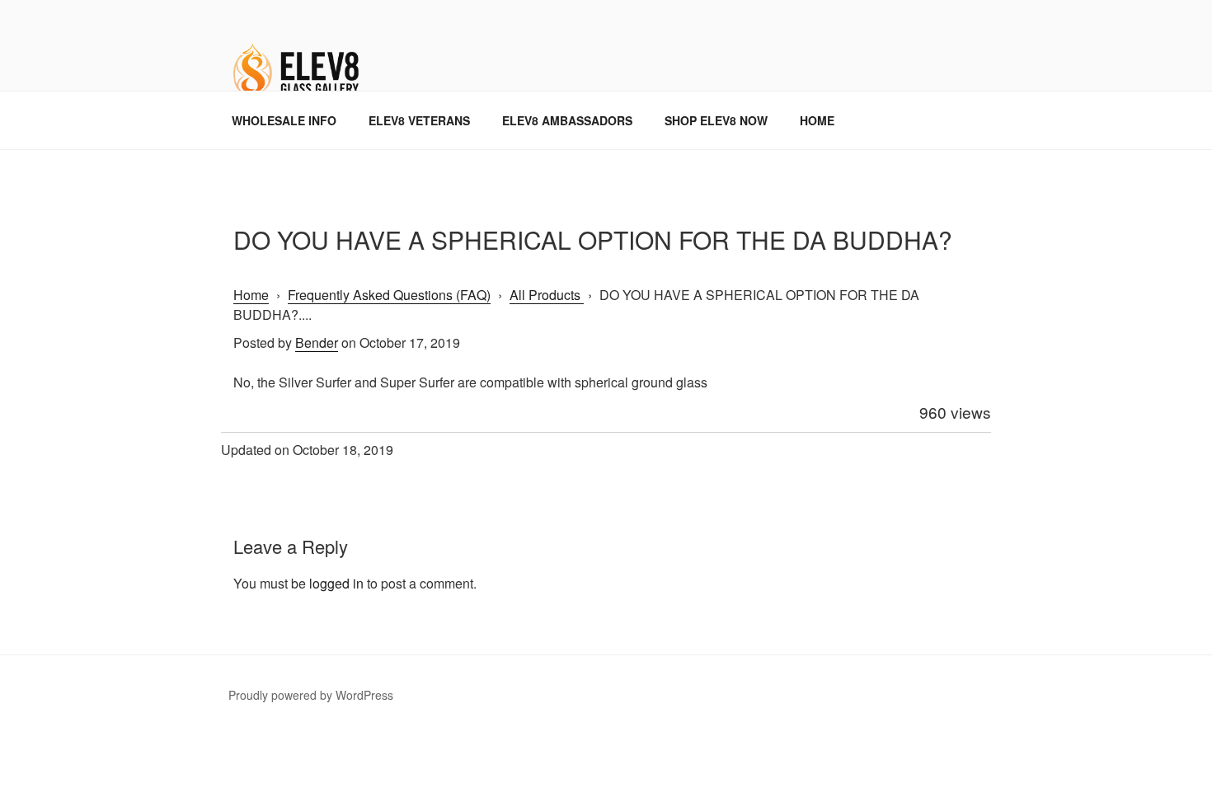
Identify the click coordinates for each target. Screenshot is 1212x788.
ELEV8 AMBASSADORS (567, 120)
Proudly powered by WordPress (310, 695)
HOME (817, 120)
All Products (547, 294)
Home (251, 294)
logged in (336, 583)
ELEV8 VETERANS (419, 120)
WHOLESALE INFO (284, 120)
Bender (316, 342)
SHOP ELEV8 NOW (716, 120)
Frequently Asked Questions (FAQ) (389, 294)
